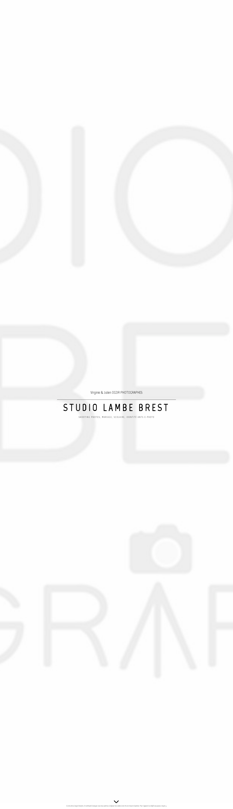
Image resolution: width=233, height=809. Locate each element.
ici (166, 806)
